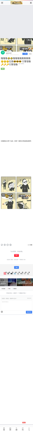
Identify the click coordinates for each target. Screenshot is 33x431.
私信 (30, 53)
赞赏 (16, 255)
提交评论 (29, 312)
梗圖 (3, 68)
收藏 (30, 245)
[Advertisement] (16, 21)
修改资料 (29, 298)
